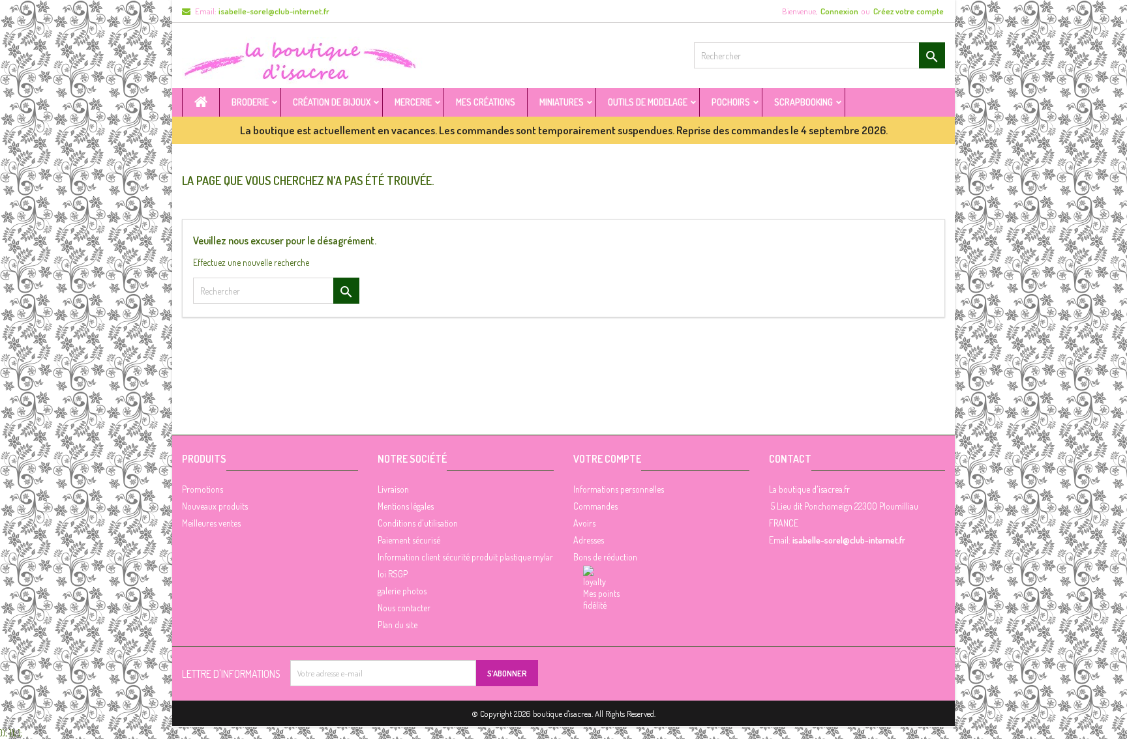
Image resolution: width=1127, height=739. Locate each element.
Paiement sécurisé (409, 539)
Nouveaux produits (215, 506)
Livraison (393, 489)
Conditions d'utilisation (418, 523)
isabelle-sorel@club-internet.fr (273, 11)
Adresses (588, 539)
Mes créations (485, 102)
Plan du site (397, 624)
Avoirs (584, 523)
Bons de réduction (605, 556)
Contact (790, 458)
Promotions (202, 489)
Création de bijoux (331, 102)
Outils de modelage (647, 102)
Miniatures (561, 102)
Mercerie (413, 102)
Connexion (839, 11)
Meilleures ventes (211, 523)
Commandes (595, 506)
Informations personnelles (618, 489)
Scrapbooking (803, 102)
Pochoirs (731, 102)
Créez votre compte (908, 11)
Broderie (250, 102)
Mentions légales (406, 506)
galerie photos (402, 590)
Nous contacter (404, 607)
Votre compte (607, 458)
